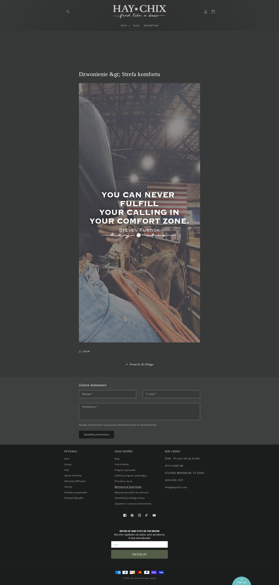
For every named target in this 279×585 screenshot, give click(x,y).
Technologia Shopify (147, 578)
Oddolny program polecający (131, 475)
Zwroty (68, 487)
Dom (67, 458)
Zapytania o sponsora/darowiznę (133, 503)
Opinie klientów (73, 475)
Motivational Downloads (128, 487)
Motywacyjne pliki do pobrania (132, 492)
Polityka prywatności (75, 492)
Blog (117, 458)
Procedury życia (123, 481)
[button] (68, 11)
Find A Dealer (122, 464)
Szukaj (67, 464)
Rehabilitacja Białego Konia (130, 498)
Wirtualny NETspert (75, 481)
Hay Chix (134, 578)
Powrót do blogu (141, 364)
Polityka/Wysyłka (74, 498)
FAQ (66, 470)
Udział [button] (86, 351)
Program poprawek (125, 470)
